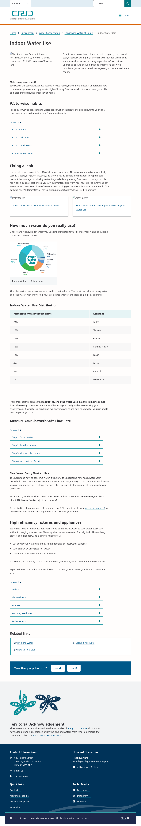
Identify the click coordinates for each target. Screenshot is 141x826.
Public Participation (20, 801)
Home (13, 32)
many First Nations (77, 728)
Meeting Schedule (19, 795)
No (72, 668)
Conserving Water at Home (79, 32)
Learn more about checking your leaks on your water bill (100, 207)
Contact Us (15, 790)
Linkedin (83, 801)
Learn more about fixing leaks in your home (36, 205)
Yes (56, 668)
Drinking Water (25, 642)
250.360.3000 (21, 776)
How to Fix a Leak (26, 649)
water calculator (95, 508)
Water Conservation (49, 32)
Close (123, 818)
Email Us (18, 770)
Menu (126, 15)
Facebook (83, 790)
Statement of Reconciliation (47, 735)
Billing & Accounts (85, 642)
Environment (27, 32)
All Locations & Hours (88, 767)
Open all (14, 122)
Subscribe (15, 807)
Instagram (84, 795)
